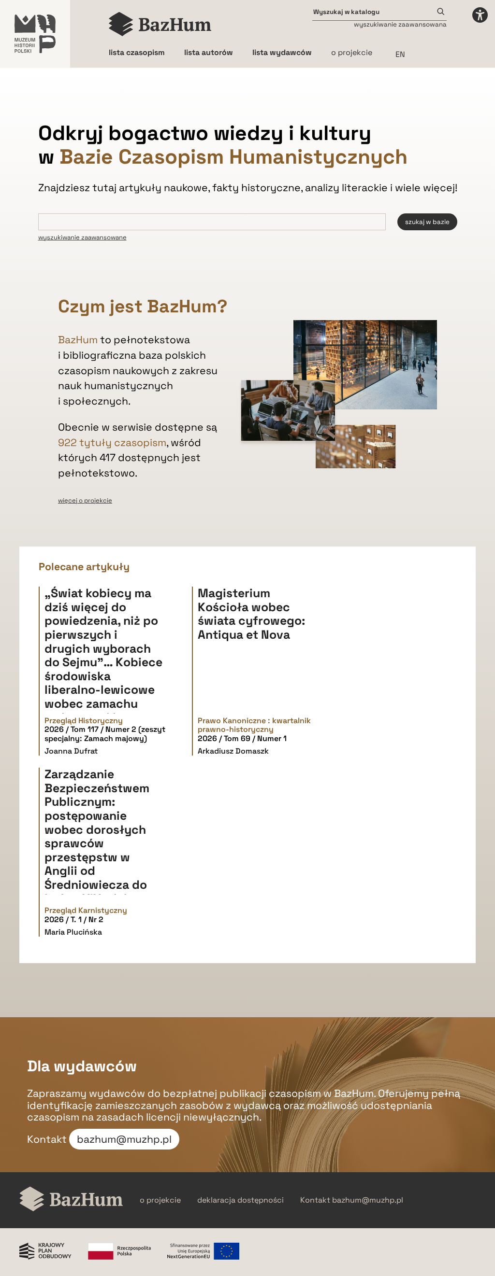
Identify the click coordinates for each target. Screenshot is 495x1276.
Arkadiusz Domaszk (233, 751)
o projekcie (351, 52)
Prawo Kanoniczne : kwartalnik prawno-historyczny (254, 725)
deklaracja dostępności (240, 1200)
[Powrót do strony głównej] (71, 1200)
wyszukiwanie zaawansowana (400, 24)
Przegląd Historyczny (83, 720)
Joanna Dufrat (71, 751)
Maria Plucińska (73, 932)
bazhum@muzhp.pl (124, 1139)
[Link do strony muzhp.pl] (35, 34)
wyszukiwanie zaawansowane (82, 237)
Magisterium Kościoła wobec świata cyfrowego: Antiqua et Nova (251, 614)
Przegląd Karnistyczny (85, 910)
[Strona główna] (160, 24)
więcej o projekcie (85, 500)
